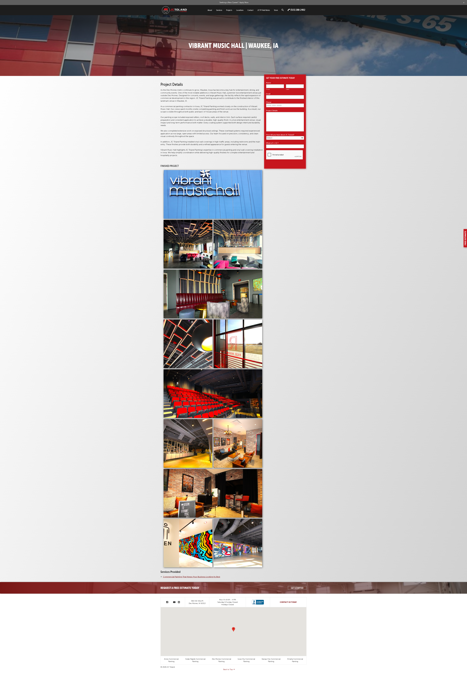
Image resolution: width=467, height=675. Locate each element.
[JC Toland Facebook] (167, 602)
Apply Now (243, 2)
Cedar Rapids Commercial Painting (195, 660)
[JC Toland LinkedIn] (170, 602)
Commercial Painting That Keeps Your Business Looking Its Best (191, 577)
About (210, 10)
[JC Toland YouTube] (174, 602)
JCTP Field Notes (263, 10)
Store (276, 10)
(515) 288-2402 (298, 9)
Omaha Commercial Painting (295, 660)
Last (287, 89)
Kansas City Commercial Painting (271, 660)
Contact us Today (288, 602)
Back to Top (228, 669)
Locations (239, 10)
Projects (229, 10)
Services (219, 10)
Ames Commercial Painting (171, 660)
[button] (233, 629)
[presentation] (284, 155)
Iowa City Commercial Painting (246, 660)
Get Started (297, 587)
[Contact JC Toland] (179, 602)
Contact (250, 10)
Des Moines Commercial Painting (221, 660)
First (268, 89)
